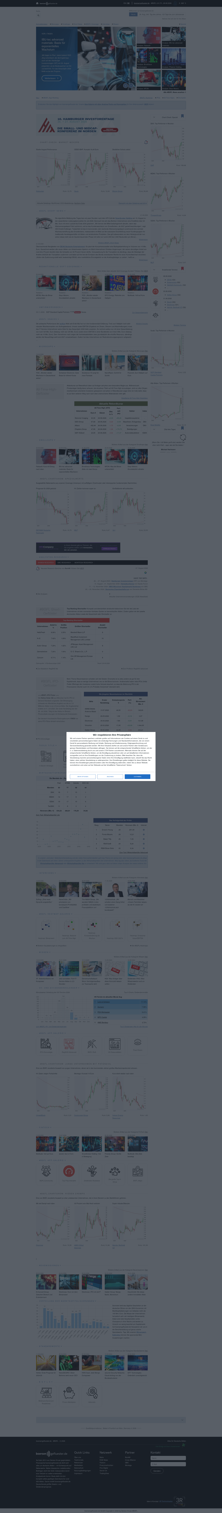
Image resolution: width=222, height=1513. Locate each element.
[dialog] (111, 756)
